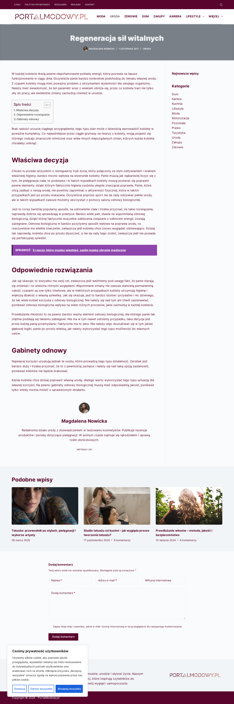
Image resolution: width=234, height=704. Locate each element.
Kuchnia (177, 103)
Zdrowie (130, 16)
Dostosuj (19, 688)
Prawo (176, 128)
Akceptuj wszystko (69, 688)
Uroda (115, 16)
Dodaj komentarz (63, 593)
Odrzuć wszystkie (41, 688)
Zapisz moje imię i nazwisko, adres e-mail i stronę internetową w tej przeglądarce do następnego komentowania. (117, 626)
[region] (47, 671)
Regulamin (60, 4)
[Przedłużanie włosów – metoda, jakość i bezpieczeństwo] (189, 506)
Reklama (76, 4)
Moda (101, 16)
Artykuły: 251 (84, 449)
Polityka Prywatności (37, 4)
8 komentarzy (188, 540)
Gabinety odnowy (28, 119)
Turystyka (178, 133)
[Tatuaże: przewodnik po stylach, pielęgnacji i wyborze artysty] (45, 506)
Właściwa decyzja (27, 110)
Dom (145, 16)
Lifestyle (193, 16)
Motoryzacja (180, 118)
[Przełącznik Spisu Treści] (45, 105)
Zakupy (159, 16)
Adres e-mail (107, 580)
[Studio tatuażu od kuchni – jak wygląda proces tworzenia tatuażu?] (117, 506)
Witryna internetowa (158, 580)
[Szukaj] (221, 4)
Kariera (175, 16)
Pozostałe (179, 123)
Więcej (214, 16)
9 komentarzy (122, 540)
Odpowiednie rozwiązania (33, 114)
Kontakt (90, 4)
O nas (17, 4)
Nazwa (56, 580)
